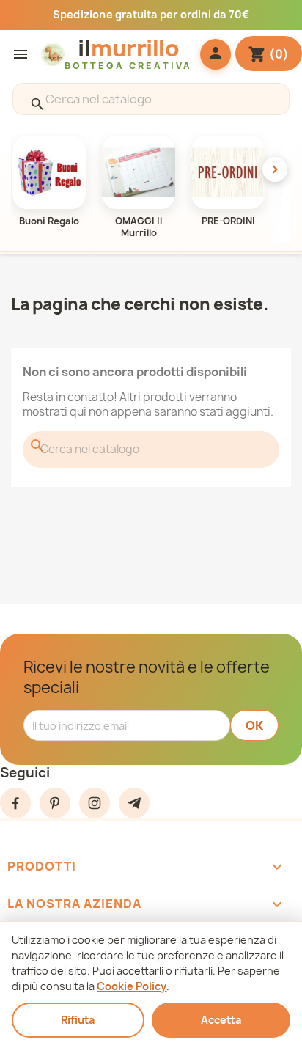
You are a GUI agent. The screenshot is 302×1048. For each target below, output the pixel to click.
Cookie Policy (131, 986)
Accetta (221, 1020)
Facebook (15, 803)
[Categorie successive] (274, 169)
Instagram (94, 803)
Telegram (134, 803)
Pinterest (55, 803)
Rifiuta (78, 1020)
